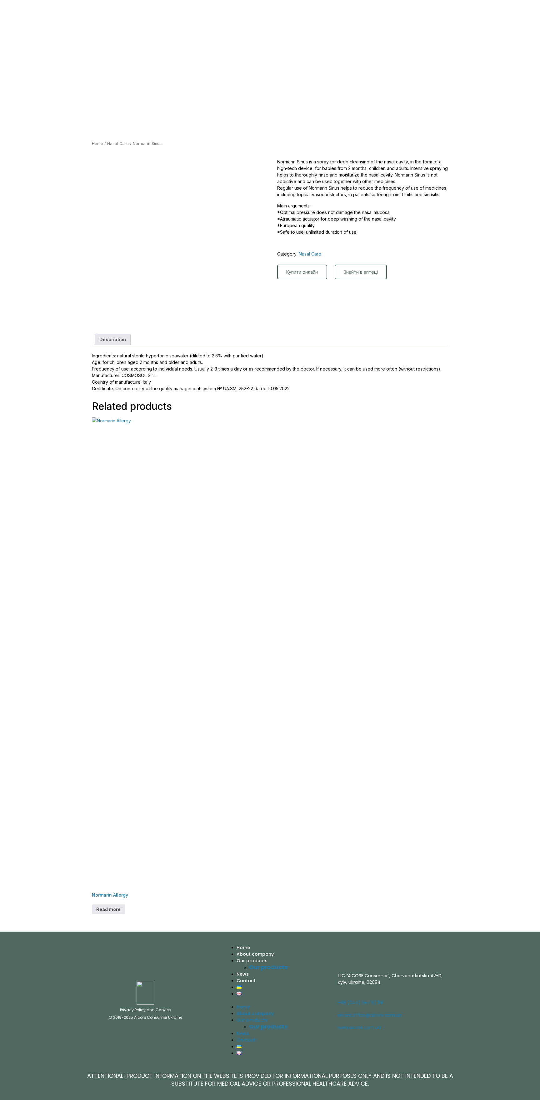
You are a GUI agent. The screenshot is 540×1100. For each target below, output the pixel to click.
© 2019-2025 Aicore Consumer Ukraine (145, 1017)
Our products (252, 961)
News (243, 974)
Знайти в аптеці (361, 272)
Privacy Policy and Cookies (145, 1010)
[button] (278, 1000)
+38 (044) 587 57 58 (360, 1002)
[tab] (113, 339)
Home (97, 143)
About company (255, 954)
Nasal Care (118, 143)
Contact (246, 981)
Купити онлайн (302, 272)
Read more (108, 909)
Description (112, 339)
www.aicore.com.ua (359, 1027)
